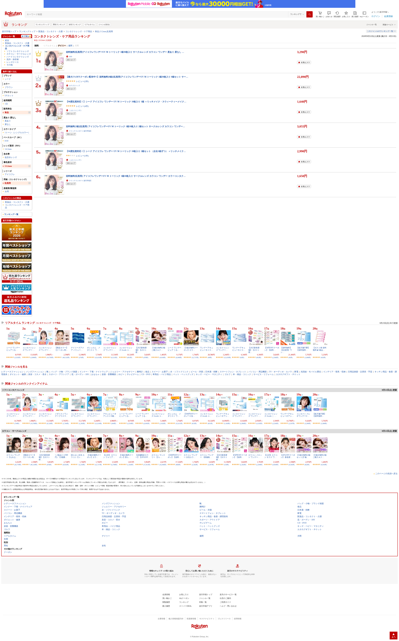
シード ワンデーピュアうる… (13, 349)
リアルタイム (89, 24)
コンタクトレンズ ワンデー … (29, 349)
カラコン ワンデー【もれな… (13, 456)
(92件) (242, 357)
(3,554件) (130, 423)
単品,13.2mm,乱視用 (104, 31)
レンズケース (13, 62)
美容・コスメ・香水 (37, 374)
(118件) (226, 465)
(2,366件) (275, 357)
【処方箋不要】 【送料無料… (303, 349)
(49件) (210, 357)
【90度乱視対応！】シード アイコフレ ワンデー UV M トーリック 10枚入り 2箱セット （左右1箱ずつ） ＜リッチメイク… (126, 151)
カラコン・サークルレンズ (19, 54)
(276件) (81, 357)
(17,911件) (146, 465)
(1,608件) (308, 357)
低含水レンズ (11, 157)
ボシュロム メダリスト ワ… (93, 349)
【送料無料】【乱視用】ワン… (286, 350)
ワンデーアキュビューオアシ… (222, 415)
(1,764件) (66, 423)
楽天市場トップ (9, 31)
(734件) (16, 423)
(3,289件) (308, 423)
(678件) (145, 357)
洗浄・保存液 (13, 59)
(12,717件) (195, 357)
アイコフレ (10, 174)
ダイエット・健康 (18, 374)
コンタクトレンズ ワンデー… (222, 349)
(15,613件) (98, 357)
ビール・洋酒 (197, 371)
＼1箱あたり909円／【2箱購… (61, 456)
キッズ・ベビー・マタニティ (209, 374)
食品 (147, 371)
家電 (296, 371)
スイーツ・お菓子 (160, 371)
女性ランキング (75, 24)
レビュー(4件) (82, 106)
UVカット (9, 95)
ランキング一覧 (11, 214)
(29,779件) (17, 465)
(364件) (113, 423)
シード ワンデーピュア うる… (174, 349)
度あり (8, 121)
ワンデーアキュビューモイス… (206, 349)
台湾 (7, 191)
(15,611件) (179, 423)
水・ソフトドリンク (179, 371)
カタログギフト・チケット (288, 374)
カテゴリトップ (74, 85)
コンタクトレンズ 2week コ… (125, 349)
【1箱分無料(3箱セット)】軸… (303, 456)
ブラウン (9, 87)
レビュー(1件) (82, 156)
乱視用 (8, 183)
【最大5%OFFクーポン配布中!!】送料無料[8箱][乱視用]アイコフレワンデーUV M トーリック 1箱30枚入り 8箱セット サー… (127, 77)
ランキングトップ (42, 24)
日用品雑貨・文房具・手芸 (360, 371)
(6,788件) (114, 465)
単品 (7, 112)
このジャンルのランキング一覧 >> (381, 31)
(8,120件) (50, 423)
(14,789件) (33, 423)
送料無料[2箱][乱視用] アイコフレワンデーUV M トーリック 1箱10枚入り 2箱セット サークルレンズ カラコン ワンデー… (125, 126)
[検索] (309, 14)
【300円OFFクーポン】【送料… (175, 456)
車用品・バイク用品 (162, 374)
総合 (7, 40)
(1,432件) (162, 423)
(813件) (194, 423)
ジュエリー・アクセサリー (122, 371)
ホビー (121, 374)
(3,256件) (275, 423)
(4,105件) (259, 423)
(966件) (178, 465)
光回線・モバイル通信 (311, 371)
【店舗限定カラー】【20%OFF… (142, 456)
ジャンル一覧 (371, 24)
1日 (6, 104)
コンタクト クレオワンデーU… (303, 415)
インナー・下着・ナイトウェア (93, 371)
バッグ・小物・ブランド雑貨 (64, 371)
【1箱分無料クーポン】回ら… (126, 456)
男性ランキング (59, 24)
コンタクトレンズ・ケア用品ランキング (62, 36)
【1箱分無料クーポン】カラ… (191, 349)
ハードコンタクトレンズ (18, 57)
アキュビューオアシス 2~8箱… (109, 415)
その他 (10, 65)
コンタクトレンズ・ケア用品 (79, 31)
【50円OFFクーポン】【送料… (271, 349)
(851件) (129, 357)
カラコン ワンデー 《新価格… (207, 456)
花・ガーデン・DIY (80, 374)
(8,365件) (291, 465)
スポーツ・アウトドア (59, 374)
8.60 (6, 141)
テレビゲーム (133, 374)
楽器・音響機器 (109, 374)
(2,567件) (291, 423)
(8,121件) (114, 357)
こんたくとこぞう (75, 110)
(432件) (323, 357)
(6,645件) (146, 423)
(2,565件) (195, 465)
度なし (8, 124)
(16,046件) (162, 465)
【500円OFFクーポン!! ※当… (191, 415)
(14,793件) (50, 357)
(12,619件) (227, 357)
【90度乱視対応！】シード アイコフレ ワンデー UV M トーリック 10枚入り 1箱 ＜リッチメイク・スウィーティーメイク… (126, 101)
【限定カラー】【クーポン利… (61, 349)
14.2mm (8, 149)
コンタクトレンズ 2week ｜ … (270, 415)
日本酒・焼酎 (211, 371)
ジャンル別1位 (104, 24)
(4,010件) (162, 357)
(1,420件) (227, 423)
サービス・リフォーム (263, 374)
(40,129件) (33, 465)
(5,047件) (211, 465)
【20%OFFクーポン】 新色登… (288, 456)
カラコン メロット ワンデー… (255, 456)
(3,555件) (17, 357)
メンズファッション (35, 371)
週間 (70, 45)
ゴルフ (227, 374)
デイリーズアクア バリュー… (77, 349)
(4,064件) (275, 465)
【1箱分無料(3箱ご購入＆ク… (158, 349)
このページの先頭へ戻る (386, 473)
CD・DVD (145, 374)
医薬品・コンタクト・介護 (50, 31)
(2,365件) (243, 465)
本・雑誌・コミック (242, 374)
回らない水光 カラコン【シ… (77, 456)
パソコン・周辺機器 (257, 371)
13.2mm (8, 166)
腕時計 (140, 371)
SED (70, 56)
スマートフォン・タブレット (233, 371)
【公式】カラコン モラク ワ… (270, 456)
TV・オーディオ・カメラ (280, 371)
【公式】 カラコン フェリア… (110, 456)
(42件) (290, 357)
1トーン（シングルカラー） (17, 132)
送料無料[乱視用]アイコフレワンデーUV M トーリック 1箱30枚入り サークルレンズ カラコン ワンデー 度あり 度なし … (125, 52)
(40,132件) (66, 357)
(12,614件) (98, 423)
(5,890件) (33, 357)
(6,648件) (179, 357)
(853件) (258, 357)
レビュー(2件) (82, 81)
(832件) (307, 465)
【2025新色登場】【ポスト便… (141, 350)
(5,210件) (82, 465)
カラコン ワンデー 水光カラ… (190, 456)
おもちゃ (95, 374)
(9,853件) (66, 465)
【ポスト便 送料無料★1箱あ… (319, 349)
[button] (329, 14)
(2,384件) (259, 465)
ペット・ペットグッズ (183, 374)
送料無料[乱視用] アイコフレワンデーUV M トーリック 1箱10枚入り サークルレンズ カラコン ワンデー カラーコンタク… (126, 176)
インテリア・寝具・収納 (334, 371)
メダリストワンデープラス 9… (61, 415)
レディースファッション (12, 371)
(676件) (49, 465)
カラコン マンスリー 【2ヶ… (158, 456)
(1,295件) (82, 423)
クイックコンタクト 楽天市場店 (80, 131)
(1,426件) (130, 465)
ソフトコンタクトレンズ (18, 51)
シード (8, 79)
